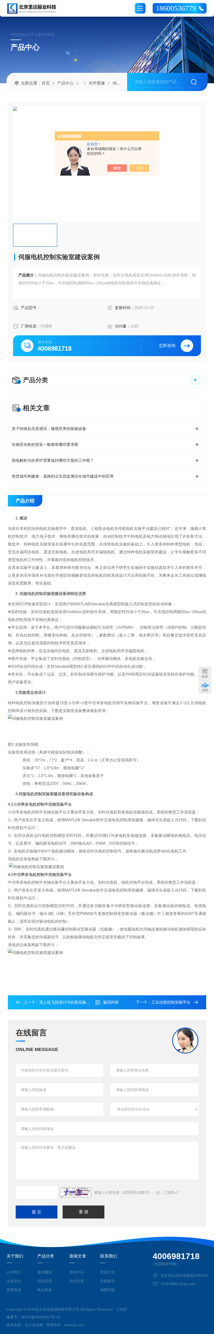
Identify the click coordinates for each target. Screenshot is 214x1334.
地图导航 (107, 1290)
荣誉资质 (14, 1290)
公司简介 (14, 1272)
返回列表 (111, 1002)
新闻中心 (76, 1272)
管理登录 (53, 1325)
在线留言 (107, 1281)
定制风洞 (44, 1281)
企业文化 (14, 1281)
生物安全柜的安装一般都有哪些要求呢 (45, 444)
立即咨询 (167, 345)
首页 (45, 83)
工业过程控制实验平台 (171, 1002)
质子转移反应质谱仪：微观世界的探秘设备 (49, 428)
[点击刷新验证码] (75, 1192)
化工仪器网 (34, 1325)
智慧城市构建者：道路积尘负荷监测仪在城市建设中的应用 (63, 476)
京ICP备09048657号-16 (40, 1317)
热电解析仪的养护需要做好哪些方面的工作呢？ (53, 460)
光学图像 (96, 83)
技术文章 (76, 1281)
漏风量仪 (44, 1272)
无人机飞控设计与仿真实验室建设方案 (72, 1002)
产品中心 (65, 83)
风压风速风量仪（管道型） (47, 1290)
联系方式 (107, 1272)
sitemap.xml (74, 1325)
